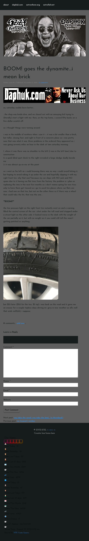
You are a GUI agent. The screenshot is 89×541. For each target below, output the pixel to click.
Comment (8, 347)
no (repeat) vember (26, 421)
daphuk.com (17, 5)
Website (7, 400)
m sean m (51, 430)
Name (6, 381)
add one (20, 323)
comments (43, 83)
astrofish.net (48, 5)
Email (6, 391)
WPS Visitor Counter (21, 533)
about (6, 5)
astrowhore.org (33, 5)
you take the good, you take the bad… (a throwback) (38, 418)
